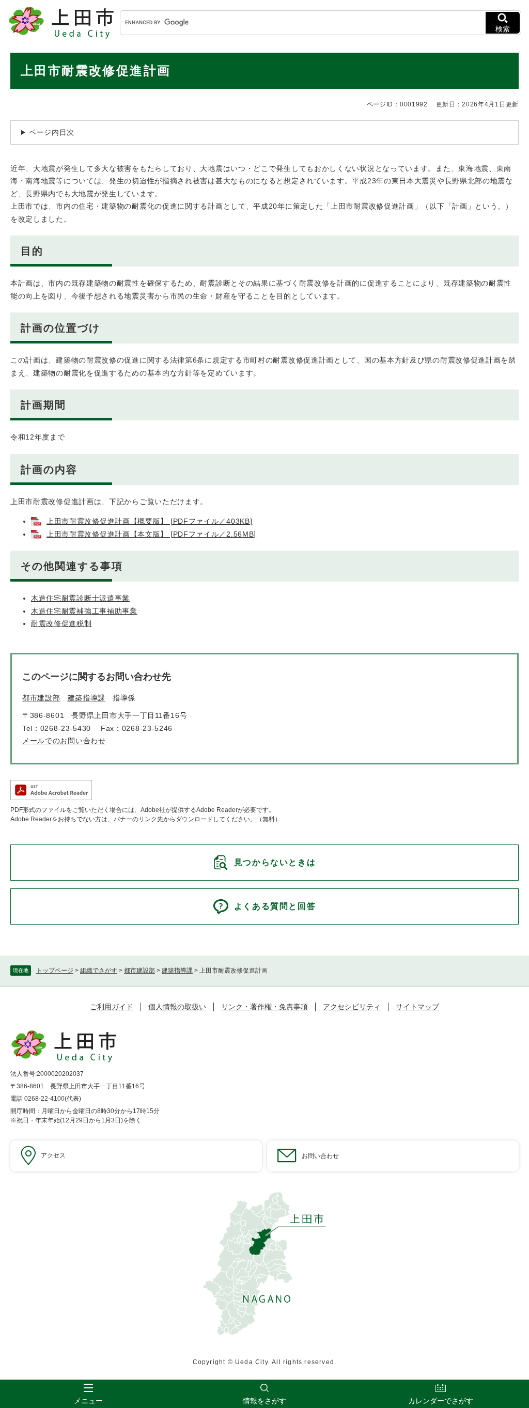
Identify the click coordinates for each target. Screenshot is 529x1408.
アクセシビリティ (352, 1007)
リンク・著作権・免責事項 (264, 1007)
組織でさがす (98, 970)
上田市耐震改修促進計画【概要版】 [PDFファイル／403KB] (149, 521)
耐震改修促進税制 (61, 623)
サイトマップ (417, 1007)
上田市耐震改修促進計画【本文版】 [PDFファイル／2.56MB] (151, 534)
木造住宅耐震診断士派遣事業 (80, 598)
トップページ (54, 970)
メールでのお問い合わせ (64, 741)
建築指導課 (177, 970)
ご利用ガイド (111, 1007)
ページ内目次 (51, 132)
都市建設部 (139, 970)
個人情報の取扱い (177, 1007)
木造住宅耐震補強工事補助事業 (84, 611)
